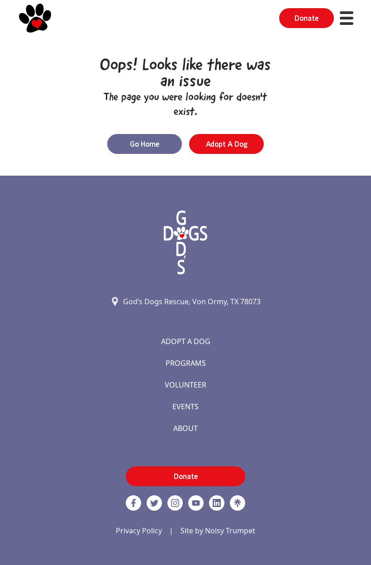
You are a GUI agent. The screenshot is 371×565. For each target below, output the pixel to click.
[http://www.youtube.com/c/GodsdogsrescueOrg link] (196, 503)
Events (185, 407)
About (185, 428)
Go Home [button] (144, 144)
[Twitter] (154, 503)
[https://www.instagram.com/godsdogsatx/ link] (175, 503)
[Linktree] (237, 503)
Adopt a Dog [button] (226, 144)
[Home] (35, 18)
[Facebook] (133, 503)
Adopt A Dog (185, 341)
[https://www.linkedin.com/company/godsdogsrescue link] (216, 503)
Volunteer (185, 385)
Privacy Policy (139, 531)
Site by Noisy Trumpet (218, 531)
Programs (186, 363)
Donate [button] (307, 18)
